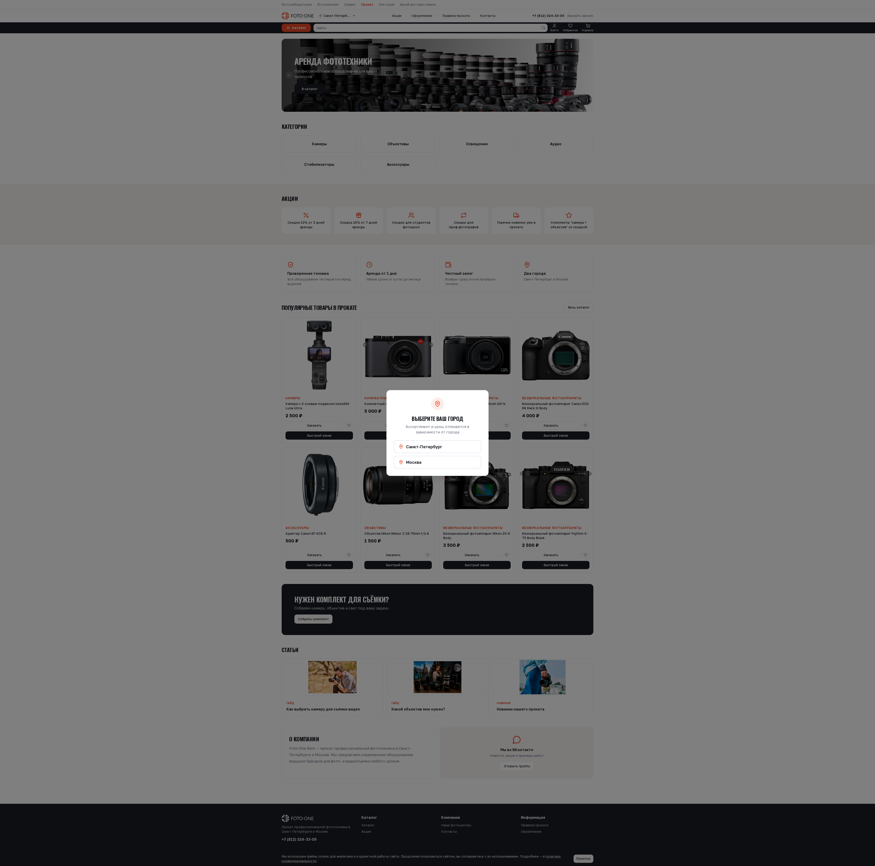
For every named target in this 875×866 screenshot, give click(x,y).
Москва (413, 462)
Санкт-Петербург (424, 446)
